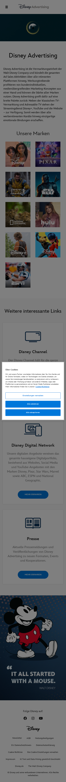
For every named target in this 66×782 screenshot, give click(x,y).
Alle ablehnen (33, 404)
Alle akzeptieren (33, 412)
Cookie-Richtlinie (42, 387)
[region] (33, 391)
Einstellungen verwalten (33, 396)
